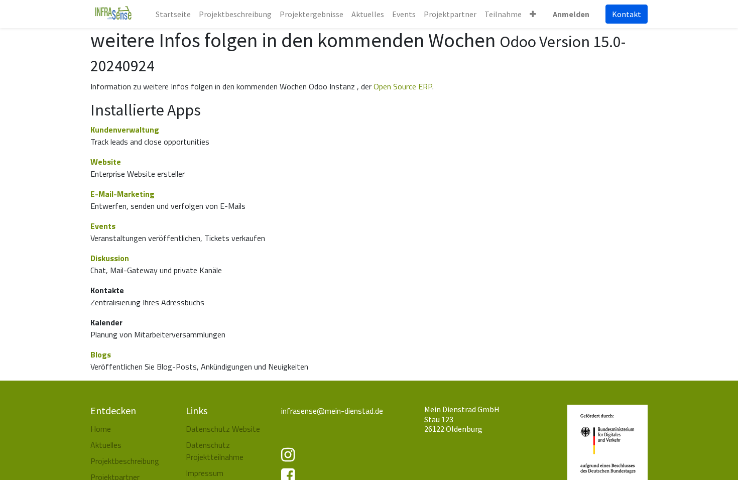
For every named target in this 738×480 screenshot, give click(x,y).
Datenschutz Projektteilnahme (214, 451)
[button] (533, 14)
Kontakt (626, 14)
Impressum (204, 473)
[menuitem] (173, 14)
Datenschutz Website (223, 429)
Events (102, 226)
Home (100, 429)
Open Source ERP (403, 86)
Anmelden (571, 14)
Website (105, 162)
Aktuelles (105, 445)
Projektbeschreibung (124, 461)
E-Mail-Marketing (122, 194)
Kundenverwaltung (124, 130)
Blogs (100, 354)
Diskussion (109, 258)
